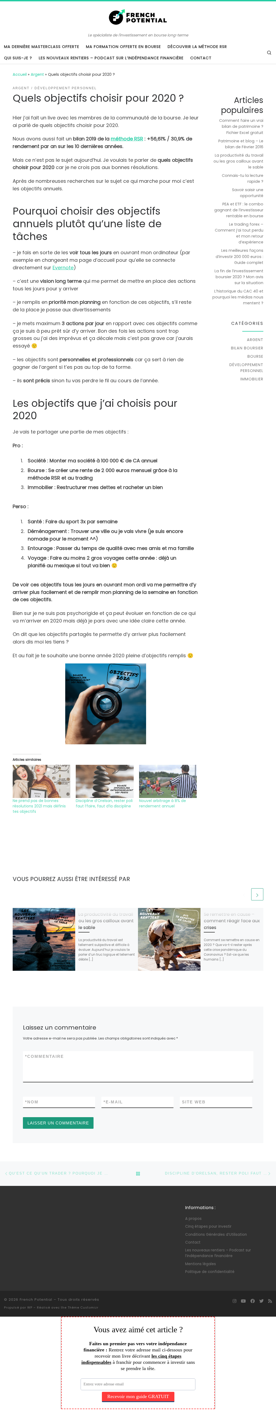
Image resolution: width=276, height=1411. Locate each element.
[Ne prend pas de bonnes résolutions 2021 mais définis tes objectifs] (41, 781)
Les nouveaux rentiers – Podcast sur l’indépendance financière (218, 1253)
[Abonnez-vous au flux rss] (270, 1301)
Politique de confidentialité (209, 1271)
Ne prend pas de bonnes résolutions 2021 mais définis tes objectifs (39, 806)
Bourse (255, 356)
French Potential (36, 1299)
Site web (194, 1102)
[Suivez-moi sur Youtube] (243, 1301)
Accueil (20, 74)
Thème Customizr (83, 1307)
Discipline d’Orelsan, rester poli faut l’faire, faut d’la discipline (104, 803)
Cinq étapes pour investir (208, 1226)
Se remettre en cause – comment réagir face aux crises (232, 921)
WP (29, 1307)
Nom (32, 1102)
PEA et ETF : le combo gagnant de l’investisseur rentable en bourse (238, 210)
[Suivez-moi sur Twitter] (261, 1301)
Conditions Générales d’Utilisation (216, 1234)
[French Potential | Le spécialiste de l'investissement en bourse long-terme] (138, 17)
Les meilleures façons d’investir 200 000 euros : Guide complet (239, 256)
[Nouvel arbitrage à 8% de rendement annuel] (168, 781)
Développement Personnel (246, 367)
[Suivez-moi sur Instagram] (234, 1301)
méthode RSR (127, 138)
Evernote (63, 267)
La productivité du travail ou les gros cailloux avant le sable (106, 921)
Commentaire (44, 1056)
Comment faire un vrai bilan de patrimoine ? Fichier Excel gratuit (241, 126)
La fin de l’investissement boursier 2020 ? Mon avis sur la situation (239, 276)
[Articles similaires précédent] (244, 894)
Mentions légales (200, 1264)
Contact (193, 1242)
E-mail (113, 1102)
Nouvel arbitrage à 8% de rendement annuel (162, 803)
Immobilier (251, 379)
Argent (37, 74)
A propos (193, 1218)
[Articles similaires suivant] (257, 894)
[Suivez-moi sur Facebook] (252, 1301)
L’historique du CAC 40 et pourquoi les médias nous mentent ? (237, 297)
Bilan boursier (247, 348)
